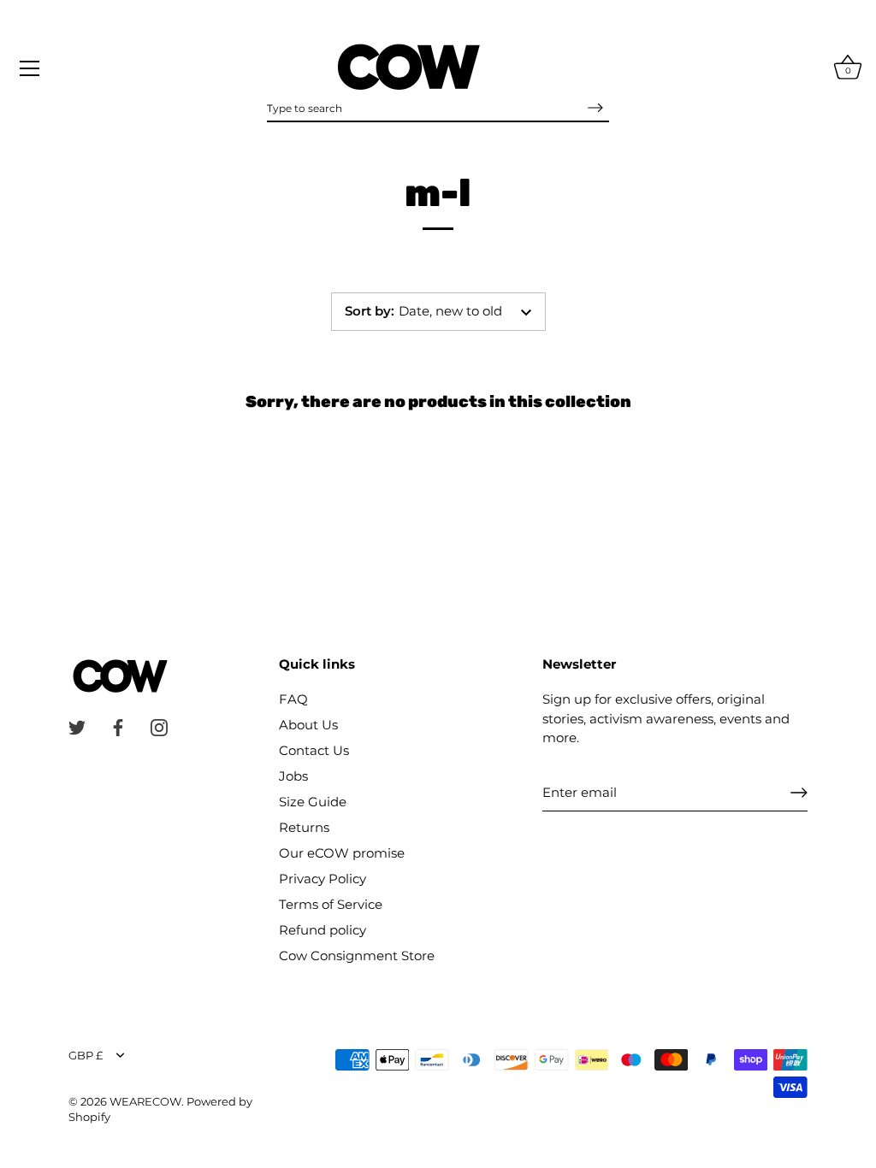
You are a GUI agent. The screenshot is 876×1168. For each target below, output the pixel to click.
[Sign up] (799, 792)
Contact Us (314, 750)
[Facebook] (118, 726)
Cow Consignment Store (357, 955)
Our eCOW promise (342, 853)
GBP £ (85, 1055)
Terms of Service (330, 904)
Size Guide (312, 801)
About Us (308, 725)
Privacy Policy (322, 878)
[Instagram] (159, 726)
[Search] (595, 107)
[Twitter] (77, 726)
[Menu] (30, 68)
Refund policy (322, 930)
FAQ (293, 699)
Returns (304, 827)
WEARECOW (145, 1101)
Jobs (293, 776)
